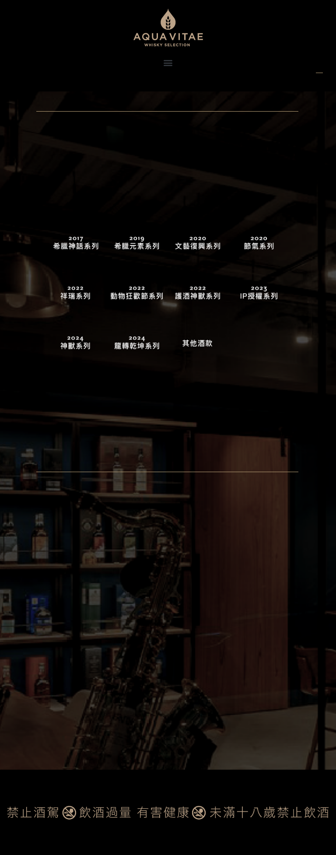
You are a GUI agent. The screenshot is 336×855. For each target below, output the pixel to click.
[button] (168, 62)
